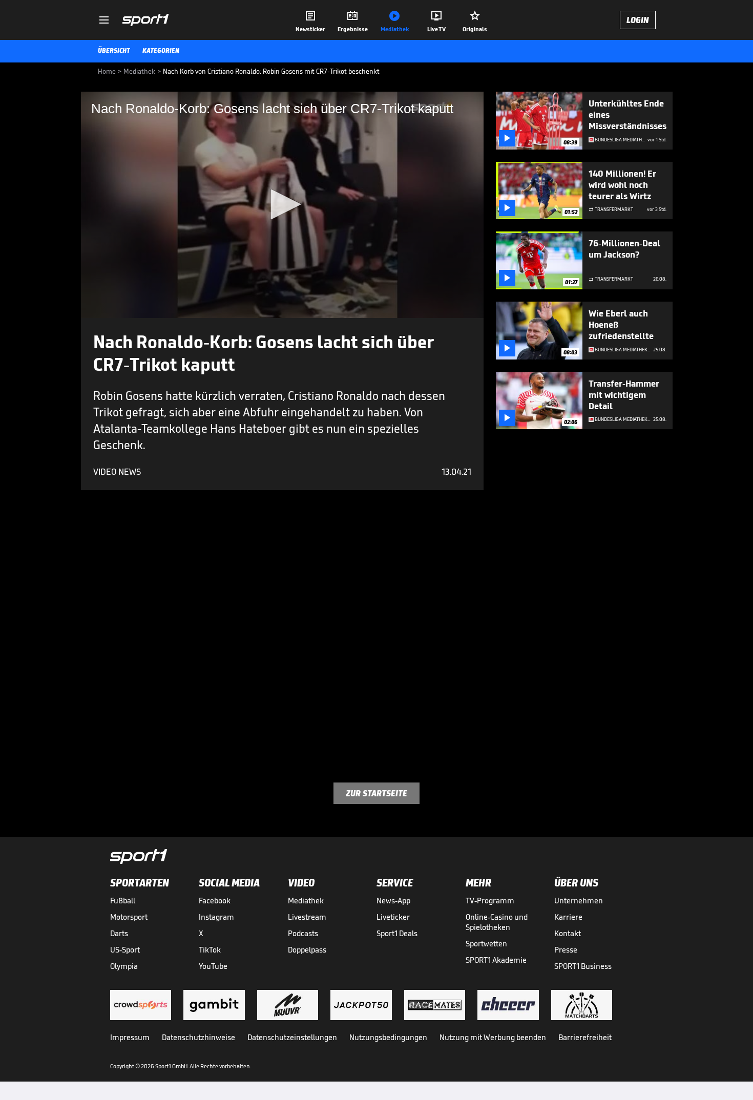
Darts (119, 933)
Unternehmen (578, 900)
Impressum (130, 1037)
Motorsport (129, 917)
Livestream (307, 917)
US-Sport (125, 950)
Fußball (122, 900)
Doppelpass (307, 950)
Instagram (216, 917)
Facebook (215, 900)
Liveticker (393, 917)
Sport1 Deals (396, 933)
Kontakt (567, 933)
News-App (393, 900)
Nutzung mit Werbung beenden (493, 1037)
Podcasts (303, 933)
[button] (282, 204)
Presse (565, 950)
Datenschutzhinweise (198, 1037)
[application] (282, 205)
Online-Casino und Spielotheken (497, 922)
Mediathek (306, 900)
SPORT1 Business (583, 966)
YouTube (213, 966)
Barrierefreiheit (585, 1037)
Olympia (124, 966)
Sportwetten (486, 943)
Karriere (568, 917)
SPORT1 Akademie (496, 960)
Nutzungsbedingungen (388, 1037)
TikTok (210, 950)
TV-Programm (490, 900)
